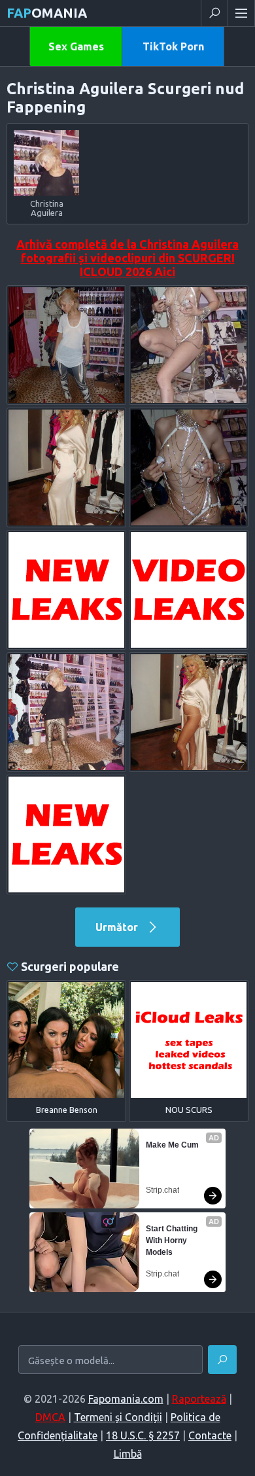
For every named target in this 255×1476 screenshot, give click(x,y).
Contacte (209, 1435)
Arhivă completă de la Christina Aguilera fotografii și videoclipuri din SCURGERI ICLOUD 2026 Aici (127, 257)
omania (47, 12)
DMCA (50, 1417)
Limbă (128, 1454)
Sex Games (76, 46)
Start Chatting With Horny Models (172, 1240)
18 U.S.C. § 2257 (143, 1435)
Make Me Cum (172, 1145)
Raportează (199, 1399)
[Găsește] (222, 1359)
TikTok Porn (173, 46)
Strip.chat (162, 1190)
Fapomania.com (125, 1399)
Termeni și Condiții (118, 1417)
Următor (118, 927)
